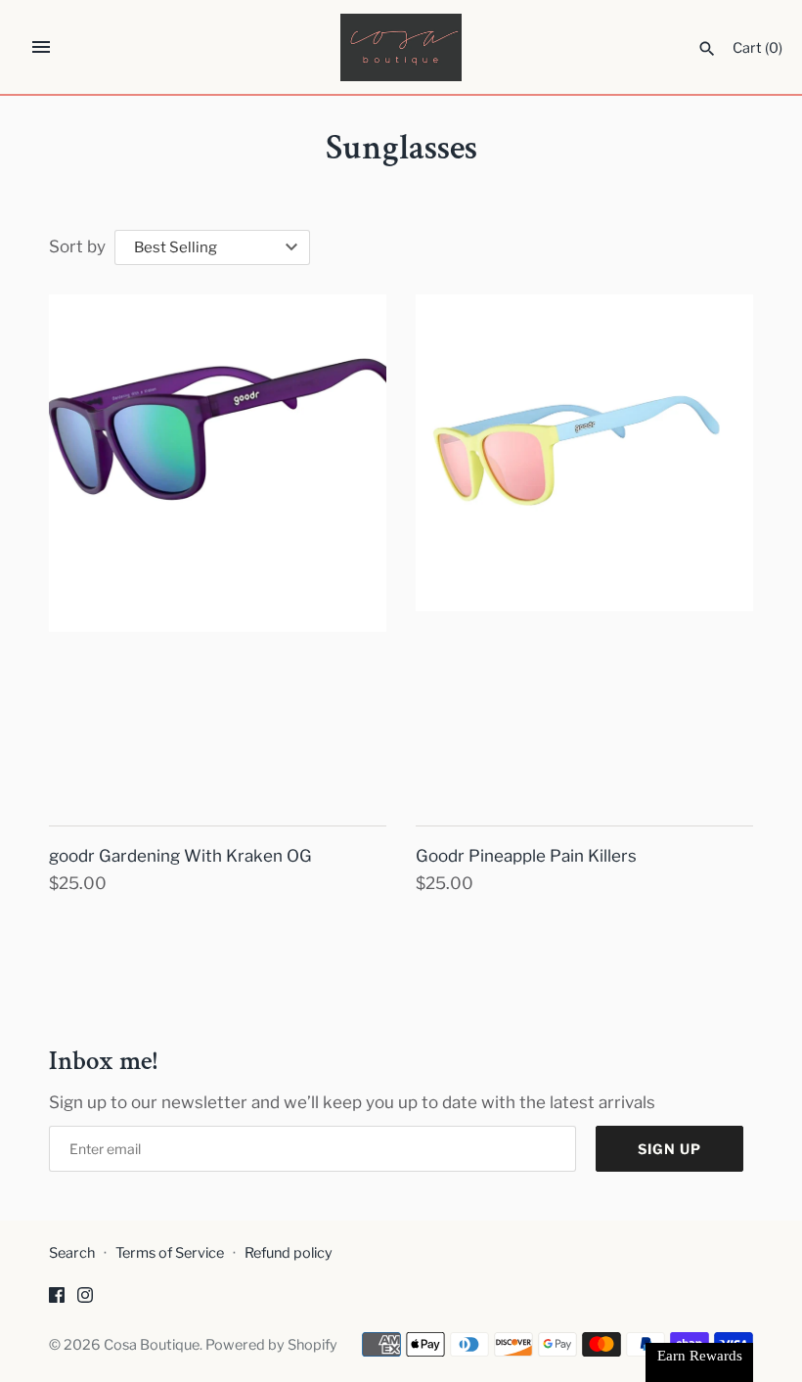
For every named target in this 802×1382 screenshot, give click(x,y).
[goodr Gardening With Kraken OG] (217, 547)
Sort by (77, 246)
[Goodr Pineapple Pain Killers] (584, 547)
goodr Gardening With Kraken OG (180, 856)
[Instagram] (85, 1299)
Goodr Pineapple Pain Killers (526, 856)
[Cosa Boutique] (401, 47)
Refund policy (289, 1253)
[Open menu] (41, 46)
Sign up (669, 1148)
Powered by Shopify (271, 1345)
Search (72, 1253)
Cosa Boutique (152, 1345)
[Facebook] (57, 1299)
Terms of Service (169, 1253)
